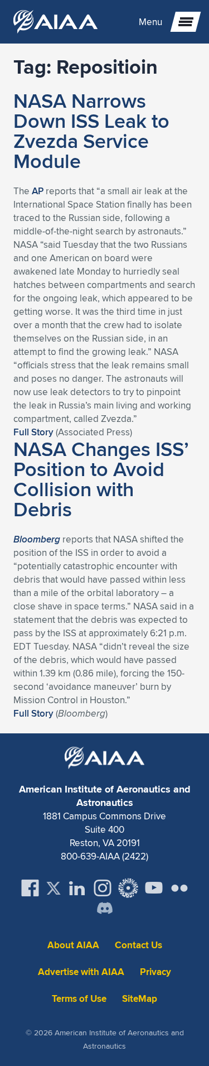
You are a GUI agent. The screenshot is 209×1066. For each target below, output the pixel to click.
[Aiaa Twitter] (53, 888)
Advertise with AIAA (81, 972)
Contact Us (138, 945)
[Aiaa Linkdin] (77, 888)
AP (37, 191)
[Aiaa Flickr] (179, 888)
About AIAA (73, 945)
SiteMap (139, 999)
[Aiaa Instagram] (102, 888)
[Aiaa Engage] (128, 888)
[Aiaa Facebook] (30, 888)
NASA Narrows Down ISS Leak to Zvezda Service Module (91, 130)
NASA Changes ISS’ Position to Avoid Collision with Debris (101, 479)
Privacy (155, 972)
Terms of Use (79, 999)
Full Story (33, 432)
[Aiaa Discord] (105, 909)
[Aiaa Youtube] (154, 888)
